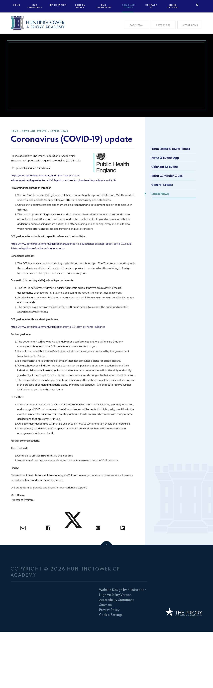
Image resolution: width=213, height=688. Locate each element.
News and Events (34, 131)
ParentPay (136, 25)
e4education (137, 589)
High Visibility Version (115, 594)
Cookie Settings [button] (110, 614)
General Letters (162, 185)
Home (14, 131)
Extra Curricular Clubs (167, 176)
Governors (163, 25)
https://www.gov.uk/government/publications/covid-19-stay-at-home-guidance (58, 326)
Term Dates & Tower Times (170, 149)
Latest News (190, 25)
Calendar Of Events (164, 167)
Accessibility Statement (116, 599)
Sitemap (105, 604)
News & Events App (165, 158)
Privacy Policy (109, 609)
